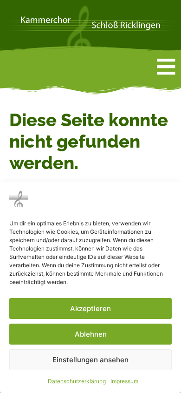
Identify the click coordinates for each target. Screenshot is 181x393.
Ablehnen (91, 334)
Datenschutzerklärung (77, 381)
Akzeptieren (90, 308)
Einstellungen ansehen (90, 359)
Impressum (124, 381)
